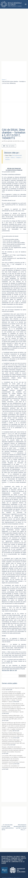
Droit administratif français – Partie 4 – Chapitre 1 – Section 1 (13, 157)
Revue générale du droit (10, 141)
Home (3, 79)
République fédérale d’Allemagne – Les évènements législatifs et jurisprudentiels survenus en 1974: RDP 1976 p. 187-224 (13, 717)
